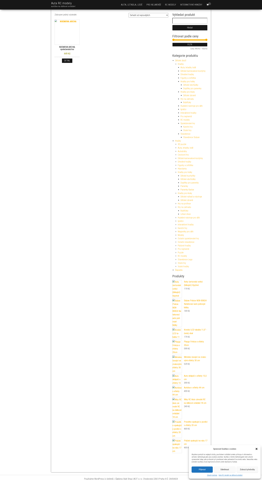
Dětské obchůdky (190, 85)
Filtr (189, 44)
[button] (256, 449)
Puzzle (181, 252)
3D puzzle (182, 144)
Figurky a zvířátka (188, 78)
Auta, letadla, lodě (131, 4)
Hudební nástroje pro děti (192, 106)
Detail (67, 60)
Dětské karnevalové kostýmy (193, 71)
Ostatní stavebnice (186, 242)
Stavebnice (185, 134)
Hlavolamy (182, 168)
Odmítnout (225, 469)
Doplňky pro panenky (192, 88)
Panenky (184, 186)
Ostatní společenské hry (188, 238)
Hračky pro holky (188, 81)
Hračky (181, 64)
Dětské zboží (180, 60)
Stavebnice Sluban (191, 137)
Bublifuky (187, 102)
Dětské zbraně (189, 95)
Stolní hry (187, 130)
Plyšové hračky (184, 245)
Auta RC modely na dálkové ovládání (230, 475)
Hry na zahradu (187, 99)
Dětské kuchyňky (188, 175)
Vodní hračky (183, 266)
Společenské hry (188, 123)
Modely (181, 235)
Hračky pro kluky (188, 92)
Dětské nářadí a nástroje (191, 196)
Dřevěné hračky (187, 74)
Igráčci (183, 109)
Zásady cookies (212, 475)
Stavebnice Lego (185, 259)
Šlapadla (178, 270)
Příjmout (202, 469)
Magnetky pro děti (185, 231)
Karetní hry (188, 126)
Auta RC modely (61, 3)
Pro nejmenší (154, 4)
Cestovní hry (183, 154)
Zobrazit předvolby (247, 469)
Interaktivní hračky (191, 4)
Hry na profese (184, 203)
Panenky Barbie (187, 189)
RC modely (170, 4)
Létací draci (186, 214)
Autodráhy (182, 151)
